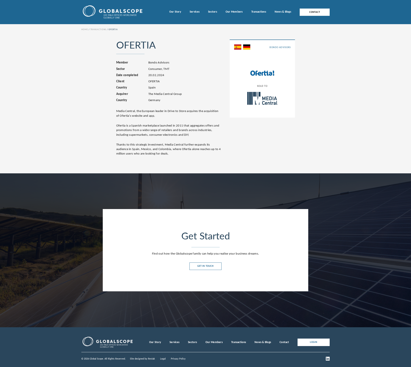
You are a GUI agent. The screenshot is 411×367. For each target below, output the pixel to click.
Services (195, 11)
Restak (151, 359)
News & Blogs (283, 11)
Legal (163, 359)
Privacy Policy (178, 359)
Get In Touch (205, 266)
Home (84, 29)
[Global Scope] (107, 347)
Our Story (175, 11)
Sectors (212, 11)
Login (313, 342)
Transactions (258, 11)
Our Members (234, 11)
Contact (314, 12)
